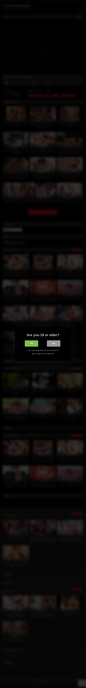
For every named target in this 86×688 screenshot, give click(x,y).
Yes (31, 343)
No (53, 343)
